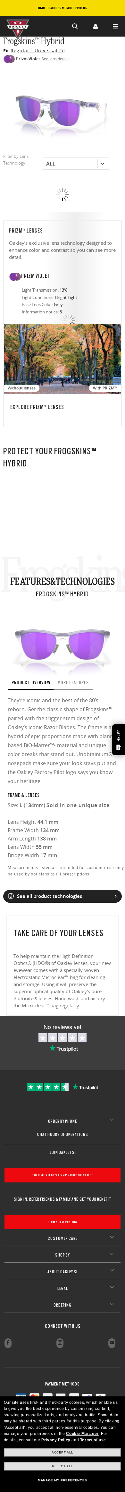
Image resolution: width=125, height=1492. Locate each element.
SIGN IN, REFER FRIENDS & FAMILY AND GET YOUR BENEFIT (62, 1175)
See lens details (56, 58)
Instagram (59, 1343)
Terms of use (93, 1440)
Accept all (62, 1452)
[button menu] (115, 26)
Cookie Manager (82, 1433)
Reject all (62, 1466)
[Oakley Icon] (19, 26)
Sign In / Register (95, 26)
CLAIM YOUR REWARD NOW (62, 1222)
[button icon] (75, 26)
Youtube (111, 1343)
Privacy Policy (55, 1440)
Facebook (8, 1343)
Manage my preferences (62, 1480)
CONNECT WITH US (62, 1326)
